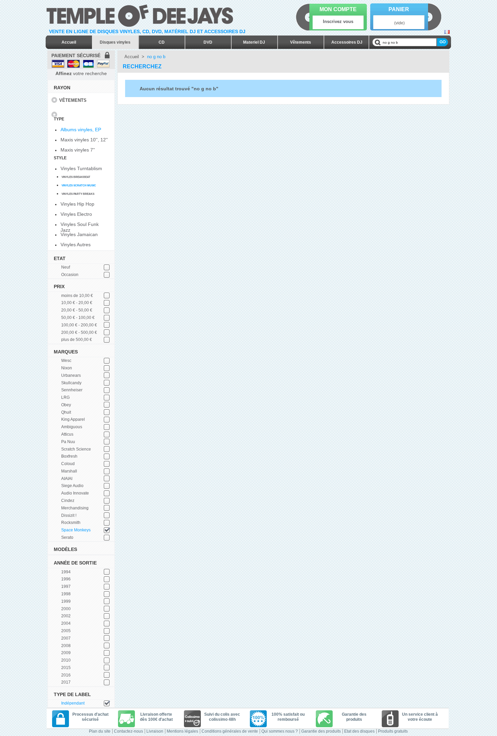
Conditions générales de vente (230, 731)
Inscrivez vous (338, 21)
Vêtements (300, 42)
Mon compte (338, 9)
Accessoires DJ (346, 42)
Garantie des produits (321, 731)
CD (162, 42)
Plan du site (100, 731)
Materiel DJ (254, 42)
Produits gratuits (393, 731)
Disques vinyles (115, 42)
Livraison (154, 731)
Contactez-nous (128, 731)
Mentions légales (182, 731)
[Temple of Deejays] (141, 14)
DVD (208, 42)
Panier (398, 9)
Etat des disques (359, 731)
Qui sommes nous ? (279, 731)
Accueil (69, 42)
